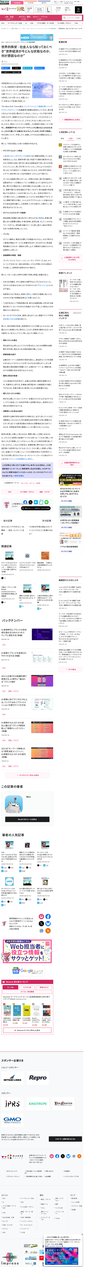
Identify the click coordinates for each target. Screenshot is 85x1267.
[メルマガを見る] (52, 1156)
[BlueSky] (48, 923)
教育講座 (66, 3)
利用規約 (67, 1171)
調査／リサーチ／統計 (27, 1213)
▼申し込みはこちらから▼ (54, 1246)
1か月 (78, 139)
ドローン (62, 3)
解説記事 (74, 1198)
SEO (2, 23)
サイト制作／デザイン (64, 23)
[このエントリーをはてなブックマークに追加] (36, 502)
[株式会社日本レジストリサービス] (12, 1103)
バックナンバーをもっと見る (29, 775)
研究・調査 (76, 1)
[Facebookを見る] (57, 1156)
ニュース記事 (75, 1202)
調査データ (44, 1204)
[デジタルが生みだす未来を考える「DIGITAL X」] (31, 1264)
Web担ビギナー (29, 10)
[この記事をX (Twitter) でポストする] (31, 502)
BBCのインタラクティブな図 (18, 156)
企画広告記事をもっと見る (72, 463)
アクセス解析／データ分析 (45, 23)
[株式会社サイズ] (63, 1103)
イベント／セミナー (59, 1213)
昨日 (62, 139)
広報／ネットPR (7, 1225)
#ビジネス (24, 483)
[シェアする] (25, 502)
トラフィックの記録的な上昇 (19, 459)
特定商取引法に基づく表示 (34, 1176)
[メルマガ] (41, 916)
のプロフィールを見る (27, 819)
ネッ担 (24, 926)
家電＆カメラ (44, 987)
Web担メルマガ (39, 10)
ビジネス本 (27, 987)
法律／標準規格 (26, 1217)
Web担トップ (5, 28)
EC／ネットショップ (26, 1225)
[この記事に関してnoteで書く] (41, 502)
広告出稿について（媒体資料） (33, 1172)
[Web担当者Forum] (12, 1157)
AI (26, 23)
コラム (43, 1208)
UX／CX (5, 1221)
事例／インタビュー (59, 1199)
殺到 (28, 294)
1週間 (70, 139)
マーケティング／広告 (15, 23)
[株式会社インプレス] (10, 1259)
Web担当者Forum (8, 9)
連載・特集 (48, 10)
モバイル (5, 1229)
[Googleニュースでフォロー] (74, 1156)
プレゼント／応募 (77, 1206)
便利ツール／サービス (45, 1213)
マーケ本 (10, 987)
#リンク (32, 483)
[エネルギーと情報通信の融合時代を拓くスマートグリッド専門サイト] (31, 1258)
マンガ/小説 (59, 1208)
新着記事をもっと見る (72, 119)
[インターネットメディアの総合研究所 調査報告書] (31, 1252)
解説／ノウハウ (45, 1199)
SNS (31, 23)
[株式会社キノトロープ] (38, 1103)
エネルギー (56, 3)
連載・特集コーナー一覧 (18, 28)
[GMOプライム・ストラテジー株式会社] (12, 1120)
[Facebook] (48, 916)
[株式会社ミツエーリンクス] (12, 1078)
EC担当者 (30, 2)
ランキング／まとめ (45, 1218)
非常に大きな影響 (12, 319)
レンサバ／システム (26, 1221)
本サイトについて (12, 1171)
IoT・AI (65, 1)
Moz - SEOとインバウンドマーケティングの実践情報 (41, 28)
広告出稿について (68, 10)
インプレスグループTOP (71, 1176)
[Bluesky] (68, 1156)
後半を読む (19, 475)
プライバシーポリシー (13, 1176)
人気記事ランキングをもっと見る (71, 258)
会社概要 (48, 1176)
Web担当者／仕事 (8, 1217)
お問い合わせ (49, 1171)
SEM (4, 1232)
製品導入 (44, 2)
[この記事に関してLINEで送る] (46, 502)
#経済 (38, 483)
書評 (56, 1204)
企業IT (55, 1)
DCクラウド (70, 1)
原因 (40, 218)
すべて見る (72, 669)
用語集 (74, 1210)
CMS (76, 23)
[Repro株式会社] (38, 1078)
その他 (23, 1232)
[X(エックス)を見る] (63, 1156)
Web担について (58, 10)
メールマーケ (25, 1229)
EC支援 (71, 3)
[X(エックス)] (41, 923)
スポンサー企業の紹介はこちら (65, 1139)
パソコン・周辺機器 (27, 992)
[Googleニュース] (41, 930)
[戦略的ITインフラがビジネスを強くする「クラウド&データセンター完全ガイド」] (31, 1246)
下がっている (43, 285)
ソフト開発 (60, 1)
